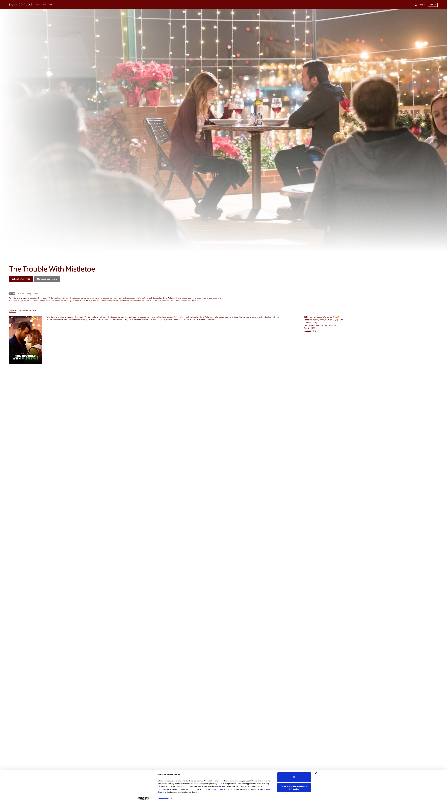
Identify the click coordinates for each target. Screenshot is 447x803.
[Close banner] (316, 773)
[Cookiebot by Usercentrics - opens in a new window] (142, 798)
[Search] (415, 4)
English (315, 320)
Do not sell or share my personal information (294, 787)
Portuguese (330, 320)
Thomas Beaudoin (316, 325)
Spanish (339, 320)
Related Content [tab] (27, 310)
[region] (223, 341)
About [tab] (12, 310)
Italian (321, 320)
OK (294, 777)
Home (38, 4)
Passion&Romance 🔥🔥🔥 (327, 317)
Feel (44, 4)
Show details (163, 798)
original (311, 317)
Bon (50, 4)
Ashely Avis (316, 322)
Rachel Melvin (331, 325)
